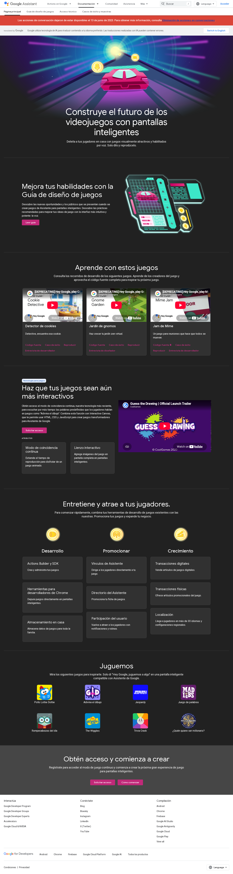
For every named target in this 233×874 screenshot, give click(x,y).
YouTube (84, 831)
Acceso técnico (68, 11)
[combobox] (175, 4)
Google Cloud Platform (94, 854)
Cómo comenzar (130, 782)
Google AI (117, 854)
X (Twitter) (85, 826)
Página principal (12, 11)
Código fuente (33, 344)
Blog (82, 806)
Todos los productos (138, 854)
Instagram (85, 816)
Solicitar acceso (34, 430)
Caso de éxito (52, 344)
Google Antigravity (166, 826)
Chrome (161, 811)
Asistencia (129, 3)
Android (161, 806)
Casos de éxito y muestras (96, 11)
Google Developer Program (17, 806)
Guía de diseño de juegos (40, 11)
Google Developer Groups (16, 811)
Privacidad (24, 867)
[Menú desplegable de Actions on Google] (71, 4)
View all (160, 841)
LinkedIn (84, 821)
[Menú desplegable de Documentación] (98, 4)
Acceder (224, 4)
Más (143, 3)
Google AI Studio (165, 821)
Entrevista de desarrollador (40, 350)
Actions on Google (57, 3)
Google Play (162, 836)
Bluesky (84, 811)
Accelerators (10, 821)
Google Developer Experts (16, 816)
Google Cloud (163, 831)
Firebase (161, 816)
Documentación (86, 3)
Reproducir (70, 344)
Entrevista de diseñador (102, 350)
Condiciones (10, 867)
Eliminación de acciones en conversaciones (188, 20)
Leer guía (31, 222)
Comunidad (111, 3)
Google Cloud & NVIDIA (15, 826)
